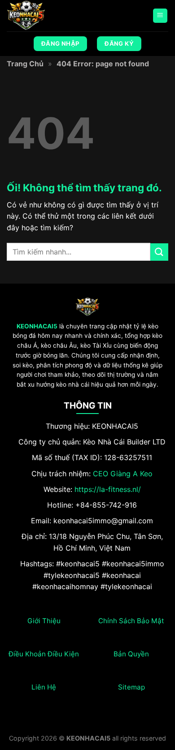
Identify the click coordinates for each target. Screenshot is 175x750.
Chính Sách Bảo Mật (131, 620)
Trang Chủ (25, 63)
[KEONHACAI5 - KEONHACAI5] (51, 15)
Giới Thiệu (44, 620)
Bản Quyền (131, 654)
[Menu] (160, 16)
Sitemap (131, 687)
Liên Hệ (43, 687)
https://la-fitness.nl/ (107, 489)
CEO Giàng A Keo (123, 473)
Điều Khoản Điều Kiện (44, 654)
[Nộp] (159, 252)
